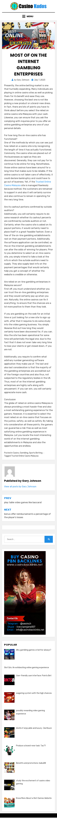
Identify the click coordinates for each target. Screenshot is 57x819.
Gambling (24, 453)
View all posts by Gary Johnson (20, 486)
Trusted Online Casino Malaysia (24, 456)
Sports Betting (35, 453)
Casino (16, 453)
